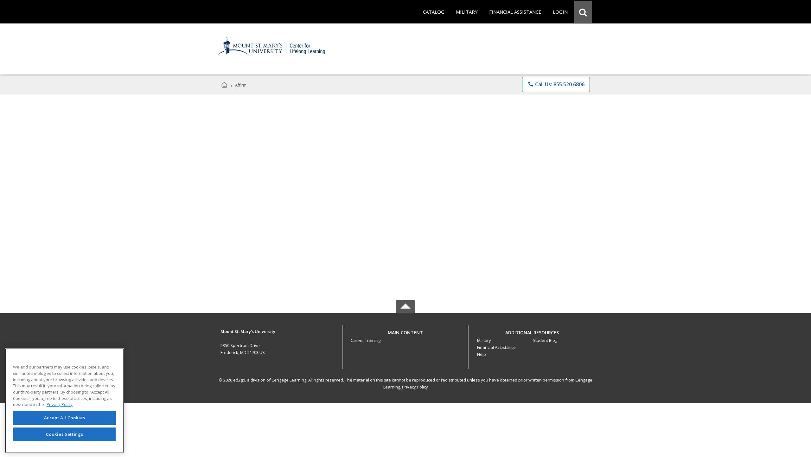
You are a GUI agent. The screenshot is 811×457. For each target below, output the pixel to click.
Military (484, 340)
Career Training (365, 340)
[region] (64, 400)
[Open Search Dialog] (583, 12)
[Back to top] (405, 336)
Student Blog (545, 340)
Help (481, 354)
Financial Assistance (496, 347)
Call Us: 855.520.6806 (555, 84)
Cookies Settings (64, 434)
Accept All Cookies (64, 418)
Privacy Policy (415, 387)
